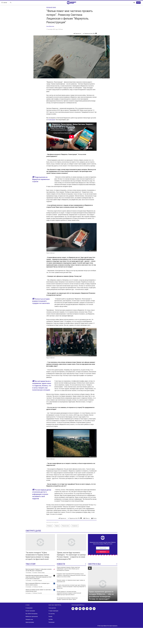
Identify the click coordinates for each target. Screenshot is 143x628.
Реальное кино (51, 7)
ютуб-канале (51, 119)
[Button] (77, 34)
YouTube (51, 619)
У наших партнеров (53, 610)
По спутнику (52, 613)
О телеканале (29, 608)
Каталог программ (30, 610)
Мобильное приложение (32, 616)
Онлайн (50, 616)
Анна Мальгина (50, 26)
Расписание (51, 622)
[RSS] (90, 608)
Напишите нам (29, 619)
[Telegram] (134, 2)
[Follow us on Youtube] (80, 608)
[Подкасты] (94, 608)
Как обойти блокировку (31, 613)
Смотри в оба (94, 564)
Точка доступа (52, 608)
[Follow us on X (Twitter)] (76, 608)
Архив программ (30, 622)
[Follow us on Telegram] (87, 608)
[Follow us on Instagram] (83, 608)
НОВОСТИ (61, 564)
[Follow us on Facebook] (73, 608)
